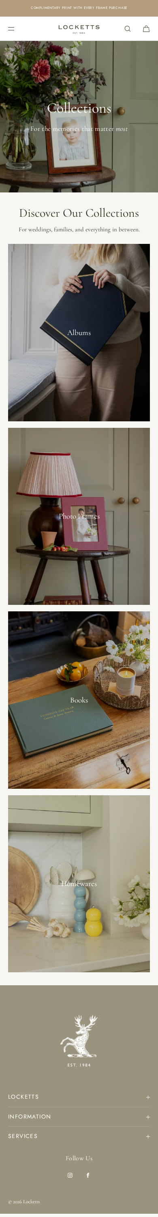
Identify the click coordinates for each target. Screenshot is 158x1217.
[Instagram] (70, 1175)
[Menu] (18, 29)
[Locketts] (79, 29)
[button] (127, 29)
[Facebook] (88, 1175)
